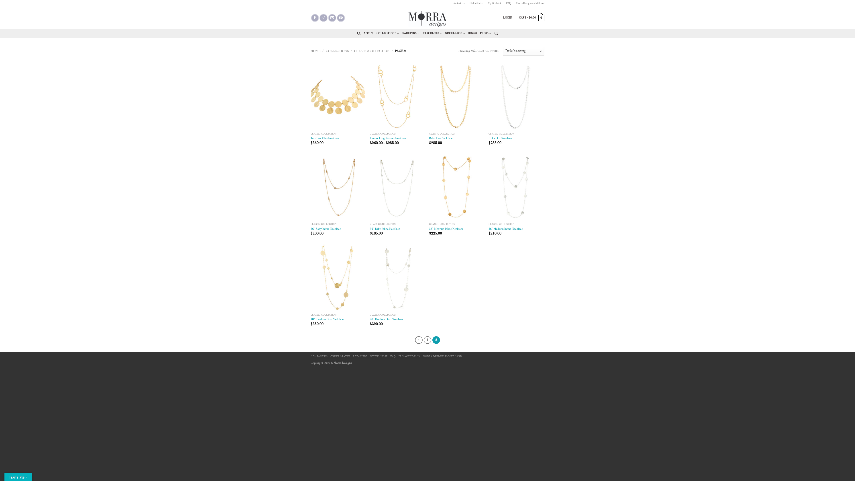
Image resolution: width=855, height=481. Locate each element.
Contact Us (459, 3)
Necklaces (453, 33)
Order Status (476, 3)
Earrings (409, 33)
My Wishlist (494, 3)
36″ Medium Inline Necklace (446, 229)
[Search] (358, 33)
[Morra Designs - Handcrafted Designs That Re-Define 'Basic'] (427, 18)
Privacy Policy (409, 356)
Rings (472, 33)
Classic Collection (372, 51)
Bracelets (431, 33)
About (368, 33)
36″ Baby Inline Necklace (326, 229)
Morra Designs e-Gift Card (530, 3)
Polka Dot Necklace (440, 138)
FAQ (508, 3)
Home (315, 51)
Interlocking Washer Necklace (388, 138)
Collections (386, 33)
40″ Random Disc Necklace (327, 319)
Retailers (360, 356)
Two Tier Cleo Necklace (325, 138)
